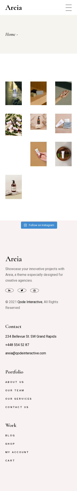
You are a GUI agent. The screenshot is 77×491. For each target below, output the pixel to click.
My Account (17, 452)
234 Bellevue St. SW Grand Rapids (30, 336)
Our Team (14, 390)
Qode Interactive (30, 302)
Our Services (18, 398)
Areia (13, 7)
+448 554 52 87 (17, 345)
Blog (10, 435)
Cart (10, 460)
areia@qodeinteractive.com (25, 353)
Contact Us (17, 407)
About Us (14, 382)
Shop (10, 443)
